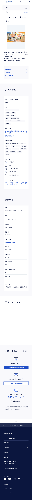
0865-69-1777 (16, 397)
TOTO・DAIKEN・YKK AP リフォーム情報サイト (10, 462)
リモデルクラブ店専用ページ (10, 468)
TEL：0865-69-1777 (10, 218)
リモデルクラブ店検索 (18, 425)
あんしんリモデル (8, 433)
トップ (2, 425)
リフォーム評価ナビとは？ (12, 184)
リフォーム (9, 425)
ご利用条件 (6, 484)
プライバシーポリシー (8, 488)
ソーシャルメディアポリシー (9, 492)
